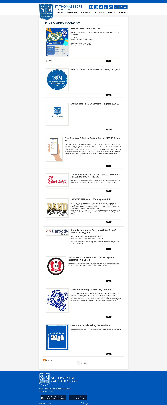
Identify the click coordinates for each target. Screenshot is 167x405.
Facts (111, 7)
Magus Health (120, 7)
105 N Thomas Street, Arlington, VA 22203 (54, 388)
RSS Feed (49, 360)
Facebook (91, 7)
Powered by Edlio (45, 403)
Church (106, 7)
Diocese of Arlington (80, 397)
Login (84, 403)
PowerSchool (116, 7)
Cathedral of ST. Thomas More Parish (54, 397)
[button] (59, 12)
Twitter (101, 7)
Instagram (96, 7)
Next (85, 363)
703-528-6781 (49, 391)
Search (125, 7)
